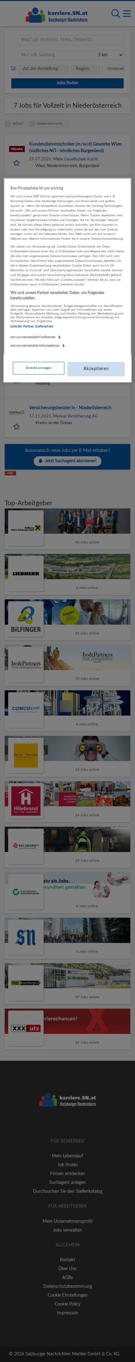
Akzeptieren (96, 369)
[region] (67, 280)
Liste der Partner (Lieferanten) (31, 326)
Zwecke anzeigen (38, 367)
